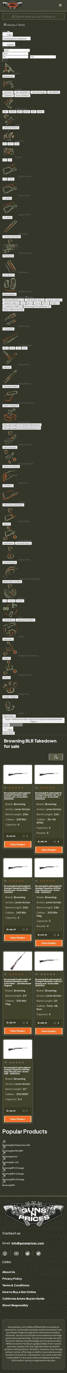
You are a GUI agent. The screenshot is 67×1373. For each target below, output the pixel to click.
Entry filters (17, 725)
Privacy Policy (12, 1278)
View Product (17, 844)
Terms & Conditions (15, 1285)
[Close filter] (8, 31)
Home (11, 25)
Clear (9, 35)
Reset (6, 725)
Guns (21, 24)
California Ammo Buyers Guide (23, 1298)
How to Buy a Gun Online (19, 1292)
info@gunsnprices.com (28, 1243)
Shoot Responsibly (15, 1305)
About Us (8, 1272)
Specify (10, 45)
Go (5, 60)
